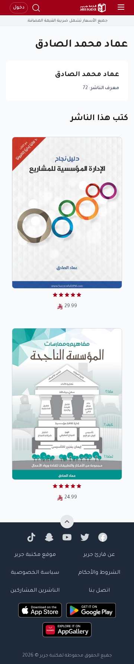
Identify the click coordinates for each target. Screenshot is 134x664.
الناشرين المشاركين (35, 591)
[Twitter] (85, 537)
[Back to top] (67, 521)
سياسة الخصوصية (35, 573)
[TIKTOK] (31, 537)
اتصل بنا (99, 591)
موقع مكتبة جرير (35, 555)
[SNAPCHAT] (49, 537)
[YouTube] (67, 537)
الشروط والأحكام (99, 573)
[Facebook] (103, 537)
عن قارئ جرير (99, 555)
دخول (19, 7)
